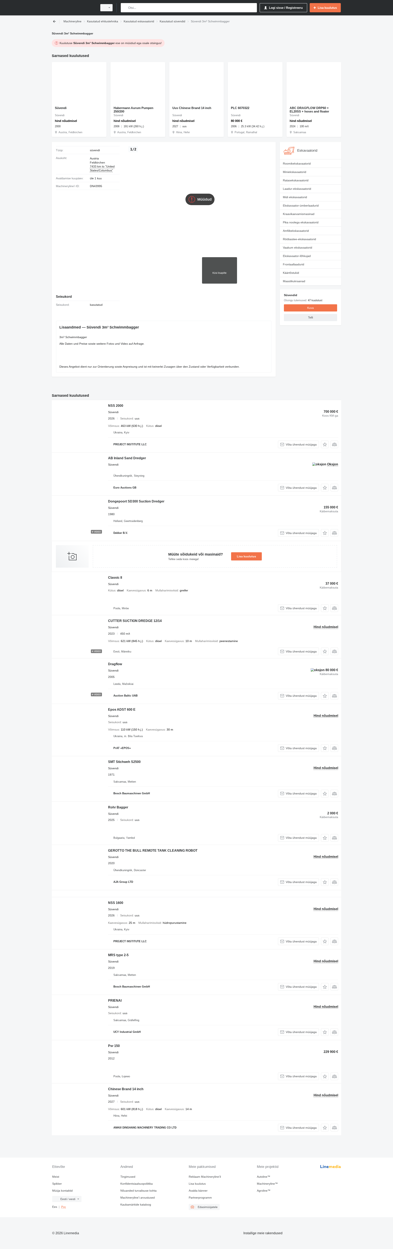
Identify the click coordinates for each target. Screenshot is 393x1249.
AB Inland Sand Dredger (127, 458)
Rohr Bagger (118, 807)
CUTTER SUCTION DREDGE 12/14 (135, 621)
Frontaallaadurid (293, 264)
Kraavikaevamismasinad (298, 214)
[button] (325, 444)
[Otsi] (124, 7)
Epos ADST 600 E (122, 709)
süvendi (95, 150)
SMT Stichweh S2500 (124, 762)
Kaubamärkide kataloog (135, 1204)
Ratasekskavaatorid (295, 180)
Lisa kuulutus (246, 556)
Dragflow (115, 664)
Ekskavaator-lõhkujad (297, 256)
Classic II (115, 577)
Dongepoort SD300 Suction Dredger (136, 501)
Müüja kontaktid (62, 1190)
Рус (63, 1206)
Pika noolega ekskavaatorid (300, 222)
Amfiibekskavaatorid (296, 230)
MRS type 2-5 (118, 955)
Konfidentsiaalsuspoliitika (136, 1183)
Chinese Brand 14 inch (125, 1089)
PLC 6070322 (240, 108)
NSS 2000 (115, 405)
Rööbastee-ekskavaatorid (299, 239)
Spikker (57, 1183)
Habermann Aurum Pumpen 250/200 (133, 109)
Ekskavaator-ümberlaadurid (301, 205)
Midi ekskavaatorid (295, 197)
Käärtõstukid (291, 272)
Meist (55, 1176)
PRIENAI (115, 1000)
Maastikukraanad (294, 281)
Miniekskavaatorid (294, 172)
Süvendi (61, 108)
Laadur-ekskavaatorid (297, 188)
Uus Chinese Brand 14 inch (191, 108)
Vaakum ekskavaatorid (297, 247)
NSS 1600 (115, 903)
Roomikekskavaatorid (297, 163)
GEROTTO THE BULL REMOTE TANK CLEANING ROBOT (153, 850)
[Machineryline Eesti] (73, 7)
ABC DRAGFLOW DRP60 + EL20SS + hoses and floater (309, 109)
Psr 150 (114, 1046)
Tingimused (127, 1176)
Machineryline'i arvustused (137, 1197)
